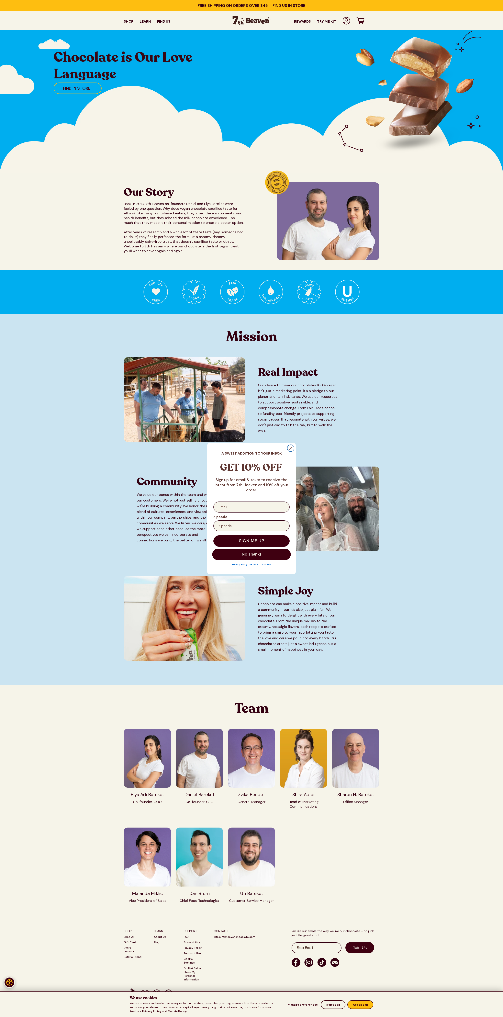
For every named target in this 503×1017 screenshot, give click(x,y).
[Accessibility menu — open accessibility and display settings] (9, 982)
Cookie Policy (177, 1011)
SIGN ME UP (251, 541)
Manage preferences (303, 1004)
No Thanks (252, 554)
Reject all (333, 1004)
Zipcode (220, 516)
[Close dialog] (290, 448)
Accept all (360, 1004)
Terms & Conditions (260, 564)
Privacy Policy (151, 1011)
